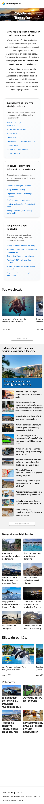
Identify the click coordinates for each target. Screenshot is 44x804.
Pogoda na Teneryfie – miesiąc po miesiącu (19, 195)
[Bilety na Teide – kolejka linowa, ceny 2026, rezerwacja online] (8, 394)
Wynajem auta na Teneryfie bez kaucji (21, 245)
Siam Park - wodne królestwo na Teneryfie (32, 556)
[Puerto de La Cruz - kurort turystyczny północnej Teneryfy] (11, 569)
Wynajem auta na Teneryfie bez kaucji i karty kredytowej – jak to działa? (28, 451)
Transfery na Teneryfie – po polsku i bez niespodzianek (22, 251)
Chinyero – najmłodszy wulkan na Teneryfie (11, 556)
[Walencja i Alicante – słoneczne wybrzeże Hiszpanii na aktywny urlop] (8, 472)
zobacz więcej (22, 338)
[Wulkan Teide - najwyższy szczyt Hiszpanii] (32, 569)
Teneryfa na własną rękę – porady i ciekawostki (20, 212)
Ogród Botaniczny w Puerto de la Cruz (21, 141)
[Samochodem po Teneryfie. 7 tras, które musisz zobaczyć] (8, 417)
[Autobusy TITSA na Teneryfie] (32, 690)
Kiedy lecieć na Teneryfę (16, 190)
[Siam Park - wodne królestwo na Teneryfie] (32, 545)
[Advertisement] (22, 760)
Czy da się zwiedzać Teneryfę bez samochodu (19, 274)
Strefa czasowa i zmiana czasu (18, 200)
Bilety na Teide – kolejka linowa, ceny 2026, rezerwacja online (28, 394)
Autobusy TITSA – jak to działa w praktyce (19, 261)
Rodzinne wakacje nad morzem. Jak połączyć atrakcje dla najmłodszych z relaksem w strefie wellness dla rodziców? (29, 406)
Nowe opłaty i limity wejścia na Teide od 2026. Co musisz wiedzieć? (27, 483)
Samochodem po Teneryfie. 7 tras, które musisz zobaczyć (28, 417)
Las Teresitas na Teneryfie (9, 627)
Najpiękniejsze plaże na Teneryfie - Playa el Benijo (10, 604)
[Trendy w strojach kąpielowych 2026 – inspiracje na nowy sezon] (8, 512)
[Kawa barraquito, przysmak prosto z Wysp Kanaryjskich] (33, 715)
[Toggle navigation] (39, 4)
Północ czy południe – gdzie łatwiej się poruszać (21, 267)
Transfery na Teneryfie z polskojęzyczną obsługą (17, 383)
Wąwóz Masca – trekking (16, 129)
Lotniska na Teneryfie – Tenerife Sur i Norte (21, 205)
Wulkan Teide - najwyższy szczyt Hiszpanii (31, 580)
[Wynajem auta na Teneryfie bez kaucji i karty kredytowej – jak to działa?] (8, 451)
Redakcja (6, 796)
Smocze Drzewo (13, 145)
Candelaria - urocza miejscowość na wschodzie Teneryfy (32, 604)
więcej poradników (22, 523)
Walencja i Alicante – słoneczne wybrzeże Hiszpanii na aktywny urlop (28, 473)
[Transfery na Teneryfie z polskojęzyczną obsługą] (22, 366)
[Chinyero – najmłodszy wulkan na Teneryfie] (11, 545)
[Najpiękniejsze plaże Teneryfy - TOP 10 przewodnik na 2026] (8, 502)
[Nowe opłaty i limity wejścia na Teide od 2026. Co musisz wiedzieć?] (8, 483)
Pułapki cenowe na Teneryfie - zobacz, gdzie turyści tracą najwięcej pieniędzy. (28, 427)
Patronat (21, 796)
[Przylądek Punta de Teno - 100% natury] (32, 617)
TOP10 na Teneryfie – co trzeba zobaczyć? (19, 124)
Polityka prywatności (33, 796)
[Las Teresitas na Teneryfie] (11, 617)
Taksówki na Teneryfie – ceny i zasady (21, 256)
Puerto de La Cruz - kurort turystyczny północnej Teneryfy (10, 580)
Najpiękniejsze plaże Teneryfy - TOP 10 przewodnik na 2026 (29, 502)
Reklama (14, 796)
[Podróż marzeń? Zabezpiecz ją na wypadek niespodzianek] (8, 493)
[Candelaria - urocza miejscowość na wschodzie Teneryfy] (32, 593)
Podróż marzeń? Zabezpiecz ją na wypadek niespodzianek (28, 493)
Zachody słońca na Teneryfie (17, 149)
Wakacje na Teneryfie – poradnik (19, 186)
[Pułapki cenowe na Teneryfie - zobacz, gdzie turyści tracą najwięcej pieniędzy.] (8, 427)
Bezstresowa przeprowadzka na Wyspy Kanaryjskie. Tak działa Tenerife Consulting (28, 462)
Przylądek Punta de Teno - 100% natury (32, 627)
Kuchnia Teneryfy (13, 153)
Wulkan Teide (12, 133)
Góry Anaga (11, 137)
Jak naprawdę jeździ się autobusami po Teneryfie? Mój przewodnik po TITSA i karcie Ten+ (28, 439)
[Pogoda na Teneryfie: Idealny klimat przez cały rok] (11, 715)
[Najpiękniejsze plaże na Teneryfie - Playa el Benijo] (11, 593)
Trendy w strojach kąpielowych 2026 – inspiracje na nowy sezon (28, 512)
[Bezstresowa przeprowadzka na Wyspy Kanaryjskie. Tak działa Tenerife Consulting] (8, 462)
